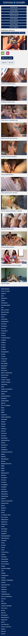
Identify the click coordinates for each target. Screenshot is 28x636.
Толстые (3, 598)
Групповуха (4, 391)
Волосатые (4, 370)
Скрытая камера (5, 568)
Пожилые (3, 540)
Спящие (3, 578)
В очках (3, 345)
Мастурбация (4, 459)
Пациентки (4, 524)
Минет (3, 470)
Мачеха (3, 461)
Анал (2, 296)
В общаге (3, 340)
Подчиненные (5, 538)
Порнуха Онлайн (14, 2)
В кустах (3, 328)
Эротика (3, 631)
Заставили (4, 419)
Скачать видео (8, 58)
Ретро (2, 550)
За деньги (4, 414)
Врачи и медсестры (6, 372)
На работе (3, 487)
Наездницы (4, 494)
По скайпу (4, 531)
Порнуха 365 (14, 7)
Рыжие (3, 554)
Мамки (3, 454)
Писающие (4, 529)
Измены (3, 424)
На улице (3, 489)
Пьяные (22, 33)
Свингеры (4, 557)
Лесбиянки (4, 449)
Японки (3, 633)
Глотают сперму (5, 379)
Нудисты (3, 508)
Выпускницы (4, 375)
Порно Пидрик (13, 27)
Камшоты (3, 428)
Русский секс (5, 33)
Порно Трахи (14, 24)
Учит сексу (4, 608)
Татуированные (5, 594)
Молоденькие (5, 473)
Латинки (3, 447)
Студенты (4, 592)
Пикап (3, 526)
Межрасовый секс (6, 463)
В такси (3, 356)
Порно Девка (14, 18)
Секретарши (4, 561)
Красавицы (4, 438)
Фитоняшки (4, 615)
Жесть (3, 410)
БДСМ (3, 300)
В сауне (3, 354)
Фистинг (3, 612)
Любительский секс (6, 452)
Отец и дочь (4, 517)
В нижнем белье (5, 338)
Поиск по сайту (5, 291)
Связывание (4, 559)
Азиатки (3, 293)
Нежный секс (5, 503)
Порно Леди (13, 10)
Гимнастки (4, 377)
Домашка (3, 398)
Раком (3, 547)
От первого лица (5, 515)
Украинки (4, 603)
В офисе (3, 342)
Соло (2, 571)
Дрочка (3, 403)
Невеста (3, 498)
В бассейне (4, 319)
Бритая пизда (5, 312)
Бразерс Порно (13, 13)
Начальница (4, 496)
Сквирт (3, 566)
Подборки (4, 533)
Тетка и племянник (6, 596)
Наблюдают (4, 491)
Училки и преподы (6, 605)
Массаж (3, 456)
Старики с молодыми (7, 580)
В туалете (3, 361)
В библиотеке (4, 321)
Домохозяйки (5, 400)
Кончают (3, 435)
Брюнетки (4, 314)
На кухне (3, 480)
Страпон (3, 582)
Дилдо (3, 393)
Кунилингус (4, 445)
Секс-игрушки (5, 564)
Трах (2, 601)
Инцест (3, 426)
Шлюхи (3, 629)
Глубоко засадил (5, 382)
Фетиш (3, 610)
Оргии (3, 512)
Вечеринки (4, 366)
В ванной (3, 324)
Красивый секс (5, 440)
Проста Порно (14, 16)
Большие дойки (5, 305)
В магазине (4, 331)
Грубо (2, 386)
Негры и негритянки (6, 501)
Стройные (4, 589)
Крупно (3, 442)
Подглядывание (5, 536)
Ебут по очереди (5, 405)
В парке (3, 347)
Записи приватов (6, 417)
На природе (4, 484)
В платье (3, 349)
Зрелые (3, 421)
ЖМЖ (2, 412)
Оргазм (3, 510)
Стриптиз (3, 587)
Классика (3, 433)
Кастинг (3, 431)
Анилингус (4, 298)
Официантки (4, 519)
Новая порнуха (5, 289)
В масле (3, 335)
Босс (2, 307)
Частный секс (15, 33)
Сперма (3, 573)
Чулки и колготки (6, 626)
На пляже (3, 482)
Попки (3, 543)
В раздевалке (5, 352)
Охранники (4, 522)
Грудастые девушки (6, 389)
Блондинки (4, 303)
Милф (2, 468)
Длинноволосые (5, 396)
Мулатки (3, 475)
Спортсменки (4, 575)
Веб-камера (4, 363)
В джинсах (4, 326)
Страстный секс (5, 585)
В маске (3, 333)
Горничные (4, 384)
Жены (2, 407)
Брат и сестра (5, 310)
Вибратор (3, 368)
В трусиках (4, 359)
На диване (4, 477)
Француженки (5, 617)
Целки (3, 622)
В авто (3, 317)
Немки (3, 505)
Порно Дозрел (14, 21)
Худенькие (4, 619)
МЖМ (2, 466)
